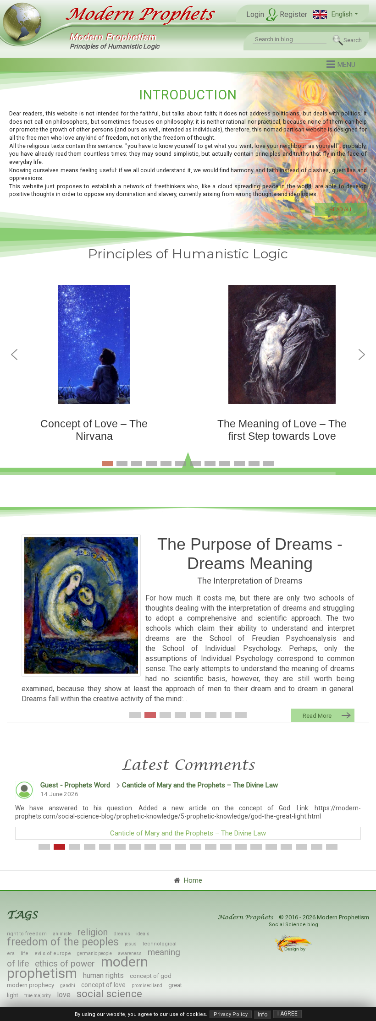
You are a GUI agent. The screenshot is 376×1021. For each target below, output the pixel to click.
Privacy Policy (231, 1014)
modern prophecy (30, 985)
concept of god (150, 975)
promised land (147, 985)
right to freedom (27, 934)
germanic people (94, 953)
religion (92, 932)
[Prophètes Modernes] (135, 14)
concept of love (103, 984)
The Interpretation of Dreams (250, 580)
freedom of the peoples (63, 942)
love (64, 994)
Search (352, 40)
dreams (122, 933)
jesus (131, 943)
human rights (103, 975)
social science (109, 993)
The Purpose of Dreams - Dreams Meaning (250, 554)
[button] (335, 14)
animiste (62, 933)
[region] (188, 151)
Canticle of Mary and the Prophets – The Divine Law (200, 785)
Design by (295, 948)
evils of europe (52, 953)
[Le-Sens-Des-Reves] (81, 606)
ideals (142, 933)
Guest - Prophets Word (75, 785)
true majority (37, 995)
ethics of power (65, 963)
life (24, 953)
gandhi (67, 985)
